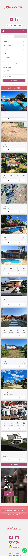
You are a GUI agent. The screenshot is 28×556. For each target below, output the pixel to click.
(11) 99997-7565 (15, 25)
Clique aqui (9, 493)
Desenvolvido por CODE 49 (14, 555)
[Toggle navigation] (24, 31)
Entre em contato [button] (15, 510)
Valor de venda (7, 67)
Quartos (5, 61)
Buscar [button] (15, 80)
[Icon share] (11, 19)
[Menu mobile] (3, 31)
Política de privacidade (14, 553)
